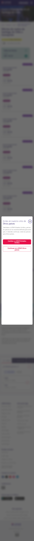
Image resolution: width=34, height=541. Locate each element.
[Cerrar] (30, 221)
